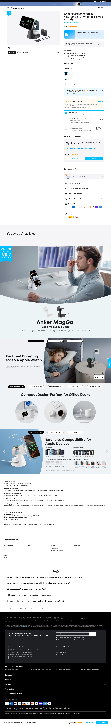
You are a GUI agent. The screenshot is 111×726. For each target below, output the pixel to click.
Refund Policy (36, 713)
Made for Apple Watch (35, 341)
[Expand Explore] (105, 680)
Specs (57, 52)
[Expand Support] (105, 684)
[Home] (15, 7)
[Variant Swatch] (66, 74)
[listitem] (6, 699)
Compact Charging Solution (16, 387)
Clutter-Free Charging (36, 387)
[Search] (99, 8)
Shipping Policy (28, 713)
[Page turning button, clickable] (4, 360)
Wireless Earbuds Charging (75, 341)
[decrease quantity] (65, 84)
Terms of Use (69, 637)
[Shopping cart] (102, 8)
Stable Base (75, 387)
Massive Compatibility (36, 432)
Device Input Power (55, 432)
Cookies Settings (76, 713)
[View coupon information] (77, 36)
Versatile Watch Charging (55, 341)
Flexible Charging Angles (56, 387)
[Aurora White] (71, 74)
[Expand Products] (105, 675)
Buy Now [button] (94, 158)
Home (8, 609)
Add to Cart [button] (74, 158)
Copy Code (80, 34)
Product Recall (102, 4)
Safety (75, 432)
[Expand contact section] (105, 689)
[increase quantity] (74, 84)
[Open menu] (105, 8)
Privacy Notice (80, 637)
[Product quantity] (70, 84)
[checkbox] (56, 637)
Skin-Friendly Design (94, 387)
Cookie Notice (68, 713)
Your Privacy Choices (52, 713)
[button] (84, 44)
